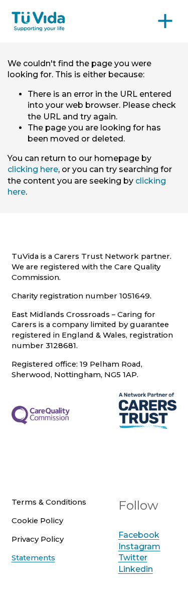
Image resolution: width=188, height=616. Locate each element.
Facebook (138, 535)
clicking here (33, 169)
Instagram (139, 546)
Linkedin (135, 569)
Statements (33, 557)
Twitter (132, 557)
